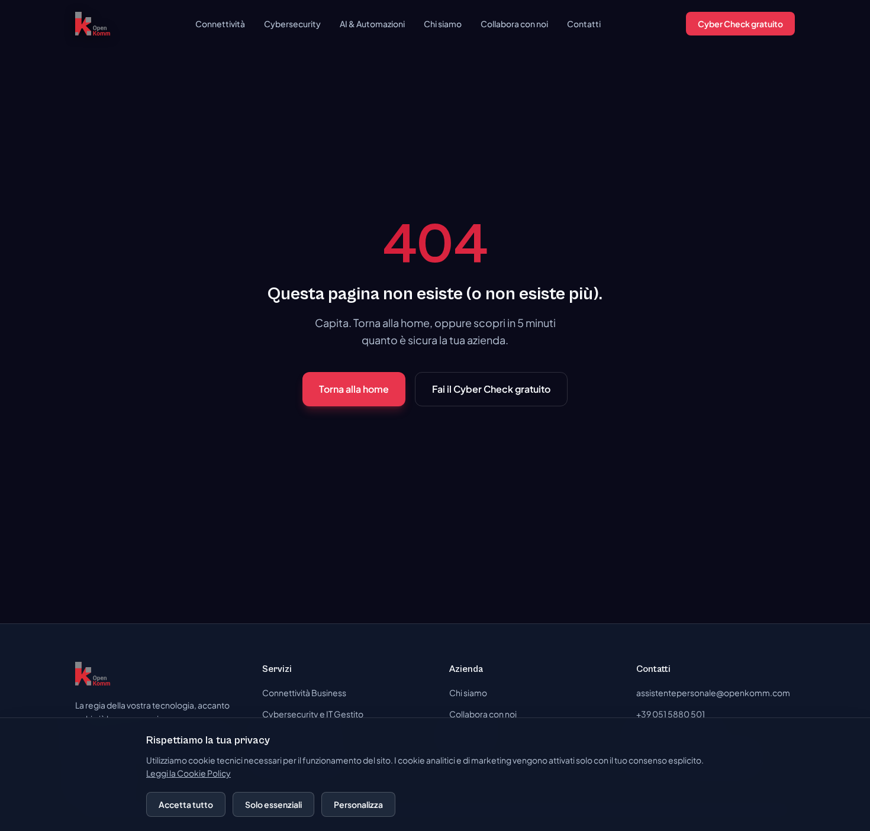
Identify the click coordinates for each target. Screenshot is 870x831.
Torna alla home (354, 389)
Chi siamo (443, 23)
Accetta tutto (186, 804)
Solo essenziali (273, 804)
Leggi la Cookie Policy (188, 773)
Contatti (584, 23)
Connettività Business (304, 692)
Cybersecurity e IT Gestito (312, 714)
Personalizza (358, 804)
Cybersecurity (292, 23)
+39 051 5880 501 (670, 714)
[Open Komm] (92, 23)
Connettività (220, 23)
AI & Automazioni (372, 23)
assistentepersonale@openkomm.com (713, 692)
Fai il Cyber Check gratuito (491, 389)
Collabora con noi (514, 23)
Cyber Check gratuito (740, 23)
